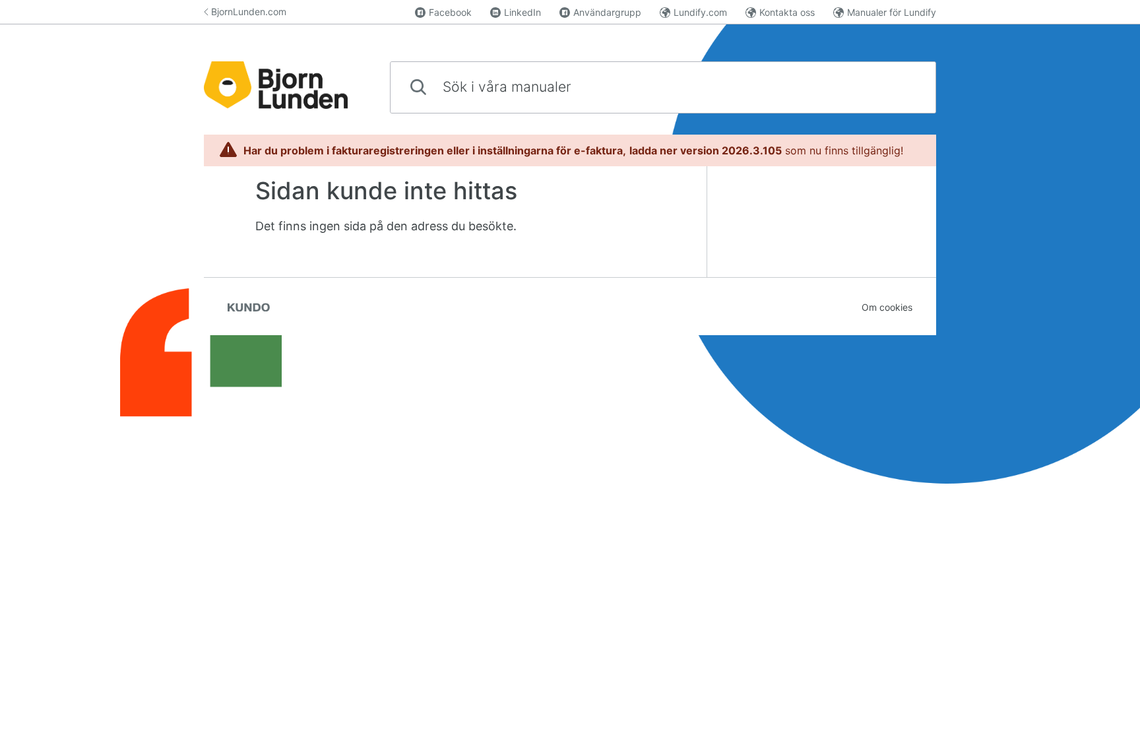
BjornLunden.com (248, 11)
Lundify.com (700, 12)
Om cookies (887, 307)
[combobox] (663, 87)
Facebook (450, 12)
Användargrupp (607, 12)
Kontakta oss (787, 12)
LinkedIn (522, 12)
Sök (904, 86)
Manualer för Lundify (891, 12)
